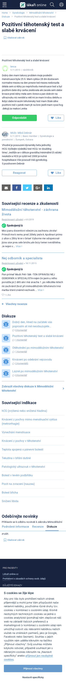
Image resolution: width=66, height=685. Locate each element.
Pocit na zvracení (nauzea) (18, 484)
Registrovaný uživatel (12, 219)
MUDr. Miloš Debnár (21, 132)
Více (18, 246)
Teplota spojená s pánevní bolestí (22, 449)
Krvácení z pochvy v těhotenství (21, 441)
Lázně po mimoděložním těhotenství (35, 371)
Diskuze (6, 16)
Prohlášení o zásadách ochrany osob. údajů (24, 578)
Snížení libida (10, 501)
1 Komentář (21, 340)
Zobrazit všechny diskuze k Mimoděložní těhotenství (27, 388)
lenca (13, 66)
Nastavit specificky (33, 677)
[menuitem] (16, 527)
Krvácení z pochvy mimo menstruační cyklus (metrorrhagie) (29, 421)
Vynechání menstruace (16, 432)
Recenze (38, 526)
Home (5, 12)
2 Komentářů (21, 363)
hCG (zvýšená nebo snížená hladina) (24, 411)
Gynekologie (18, 12)
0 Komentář (21, 330)
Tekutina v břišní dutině (16, 458)
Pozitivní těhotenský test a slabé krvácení (37, 336)
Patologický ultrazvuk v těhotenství (23, 466)
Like (58, 117)
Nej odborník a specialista (22, 258)
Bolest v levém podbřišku (17, 475)
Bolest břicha (10, 492)
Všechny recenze (16, 304)
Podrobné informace (15, 526)
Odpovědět (19, 117)
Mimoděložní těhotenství (41, 12)
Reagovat (19, 172)
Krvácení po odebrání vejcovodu (32, 359)
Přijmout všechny (33, 668)
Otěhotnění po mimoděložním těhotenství (38, 347)
